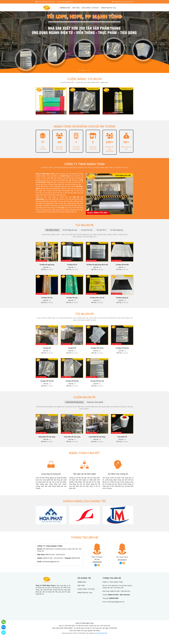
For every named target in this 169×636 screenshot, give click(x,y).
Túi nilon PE (51, 112)
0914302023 (122, 560)
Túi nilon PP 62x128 (97, 381)
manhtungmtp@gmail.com (50, 561)
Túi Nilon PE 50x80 (122, 264)
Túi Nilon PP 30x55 (122, 348)
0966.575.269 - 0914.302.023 (55, 554)
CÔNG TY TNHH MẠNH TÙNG (84, 164)
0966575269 (75, 558)
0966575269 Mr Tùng (108, 8)
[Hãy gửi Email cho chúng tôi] (2, 632)
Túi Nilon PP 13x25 (97, 348)
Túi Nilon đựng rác (122, 298)
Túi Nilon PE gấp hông (46, 264)
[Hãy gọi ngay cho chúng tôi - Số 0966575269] (2, 621)
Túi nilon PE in (101, 230)
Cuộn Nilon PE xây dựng (72, 437)
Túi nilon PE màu (87, 230)
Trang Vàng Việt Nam (101, 633)
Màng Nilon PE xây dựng (47, 437)
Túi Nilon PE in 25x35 (97, 298)
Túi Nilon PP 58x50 (72, 381)
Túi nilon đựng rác (116, 230)
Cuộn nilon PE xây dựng (74, 402)
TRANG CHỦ (65, 8)
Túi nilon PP (84, 112)
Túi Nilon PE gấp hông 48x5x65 (97, 264)
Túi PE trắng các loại (69, 230)
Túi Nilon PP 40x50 (47, 381)
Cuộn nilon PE (117, 112)
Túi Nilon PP (47, 348)
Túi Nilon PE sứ (72, 264)
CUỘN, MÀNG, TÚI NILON (90, 8)
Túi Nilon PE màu (47, 298)
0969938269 (97, 562)
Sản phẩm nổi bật (52, 230)
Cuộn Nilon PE (122, 437)
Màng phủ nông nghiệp (95, 402)
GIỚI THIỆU (76, 8)
